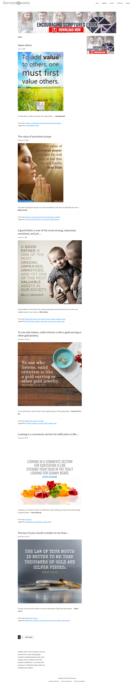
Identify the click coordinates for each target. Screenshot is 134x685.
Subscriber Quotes (55, 123)
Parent (48, 319)
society (58, 321)
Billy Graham (33, 319)
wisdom (50, 423)
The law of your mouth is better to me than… (43, 533)
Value (37, 125)
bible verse (29, 620)
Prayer (42, 217)
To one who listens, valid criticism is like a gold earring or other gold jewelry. (49, 334)
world (63, 319)
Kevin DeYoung (38, 522)
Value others (25, 45)
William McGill (54, 219)
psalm (59, 620)
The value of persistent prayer (35, 136)
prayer (43, 219)
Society (53, 319)
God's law (43, 620)
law (47, 620)
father (45, 321)
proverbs (41, 423)
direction (36, 620)
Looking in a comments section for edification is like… (48, 434)
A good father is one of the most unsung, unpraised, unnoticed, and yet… (47, 232)
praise (45, 522)
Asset (27, 319)
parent (53, 321)
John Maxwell (30, 125)
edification (29, 522)
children (37, 321)
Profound (28, 519)
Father (43, 319)
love (49, 321)
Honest (27, 123)
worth (68, 620)
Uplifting (57, 217)
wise (55, 423)
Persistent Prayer (35, 219)
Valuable (58, 319)
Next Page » (29, 637)
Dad (39, 319)
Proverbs (41, 421)
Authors (27, 217)
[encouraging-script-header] (67, 13)
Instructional (35, 123)
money (54, 620)
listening (34, 423)
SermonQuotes (44, 123)
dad (42, 321)
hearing (28, 423)
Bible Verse (28, 421)
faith (27, 219)
